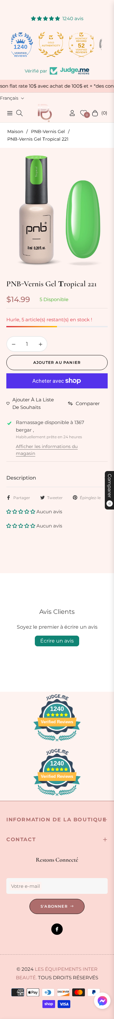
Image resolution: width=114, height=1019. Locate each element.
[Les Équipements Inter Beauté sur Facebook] (57, 929)
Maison (15, 131)
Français (9, 98)
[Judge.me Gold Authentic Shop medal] (26, 44)
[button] (21, 512)
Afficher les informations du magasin (47, 450)
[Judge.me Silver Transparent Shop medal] (87, 44)
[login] (69, 113)
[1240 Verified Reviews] (57, 742)
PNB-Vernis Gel (48, 131)
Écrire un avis (57, 641)
